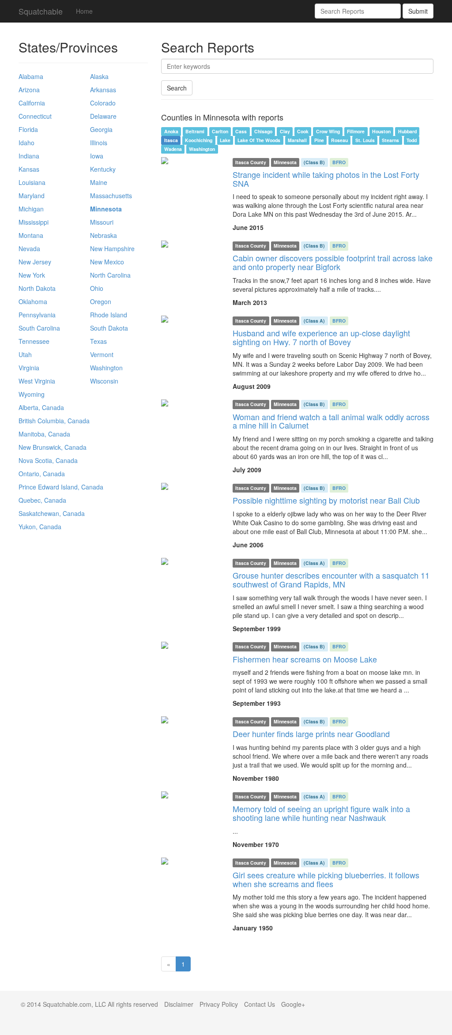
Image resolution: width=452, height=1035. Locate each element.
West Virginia (37, 380)
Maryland (32, 195)
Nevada (29, 248)
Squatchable (41, 11)
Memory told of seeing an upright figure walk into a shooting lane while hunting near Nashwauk (321, 813)
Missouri (101, 222)
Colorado (103, 102)
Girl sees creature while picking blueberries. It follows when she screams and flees (326, 879)
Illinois (98, 142)
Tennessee (34, 341)
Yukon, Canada (40, 526)
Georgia (101, 129)
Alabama (31, 76)
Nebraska (103, 235)
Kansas (29, 169)
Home (84, 11)
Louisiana (32, 182)
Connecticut (35, 116)
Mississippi (34, 222)
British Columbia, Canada (54, 420)
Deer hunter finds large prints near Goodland (311, 733)
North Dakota (37, 288)
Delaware (103, 116)
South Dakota (109, 328)
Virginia (29, 367)
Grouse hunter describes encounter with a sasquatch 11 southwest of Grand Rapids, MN (331, 579)
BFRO (339, 162)
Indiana (29, 155)
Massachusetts (111, 195)
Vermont (101, 354)
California (32, 102)
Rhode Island (108, 314)
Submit (418, 11)
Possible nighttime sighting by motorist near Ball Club (326, 500)
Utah (25, 354)
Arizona (29, 89)
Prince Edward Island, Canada (61, 486)
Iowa (96, 155)
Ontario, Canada (42, 473)
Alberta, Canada (41, 407)
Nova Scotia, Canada (48, 460)
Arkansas (103, 89)
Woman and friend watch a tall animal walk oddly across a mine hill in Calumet (331, 421)
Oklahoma (33, 301)
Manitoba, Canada (44, 433)
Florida (28, 129)
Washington (106, 367)
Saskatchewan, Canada (52, 513)
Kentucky (103, 169)
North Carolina (110, 275)
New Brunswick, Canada (53, 447)
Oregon (100, 301)
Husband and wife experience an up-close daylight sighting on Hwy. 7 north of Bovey (321, 337)
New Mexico (107, 261)
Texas (98, 341)
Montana (31, 235)
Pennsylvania (37, 314)
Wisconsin (104, 380)
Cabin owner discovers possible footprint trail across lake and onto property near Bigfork (333, 262)
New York (32, 275)
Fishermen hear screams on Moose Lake (305, 659)
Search (177, 87)
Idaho (26, 142)
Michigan (31, 208)
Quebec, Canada (42, 500)
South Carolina (39, 328)
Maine (98, 182)
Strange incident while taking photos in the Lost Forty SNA (326, 179)
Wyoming (32, 394)
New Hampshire (112, 248)
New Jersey (35, 261)
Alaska (99, 76)
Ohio (96, 288)
